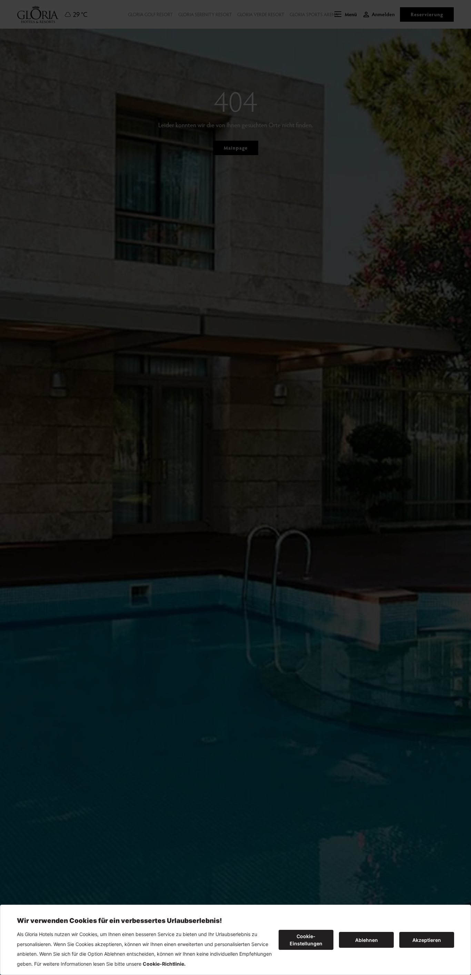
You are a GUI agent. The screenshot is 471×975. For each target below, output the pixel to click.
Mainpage (236, 147)
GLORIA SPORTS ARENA (314, 14)
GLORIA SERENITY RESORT (205, 14)
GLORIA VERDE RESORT (260, 14)
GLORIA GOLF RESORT (150, 14)
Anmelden (383, 14)
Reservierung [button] (427, 14)
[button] (345, 14)
